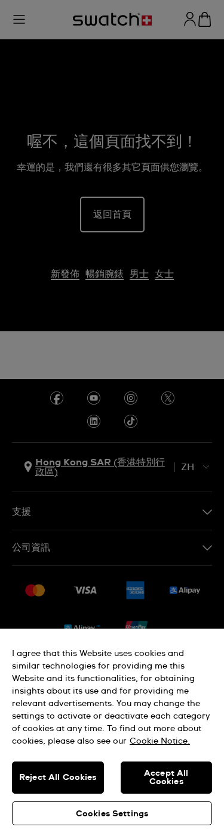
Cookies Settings (112, 814)
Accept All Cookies (166, 777)
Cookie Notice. (160, 741)
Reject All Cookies (58, 777)
